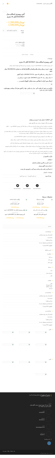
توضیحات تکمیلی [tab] (25, 54)
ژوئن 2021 (50, 259)
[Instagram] (49, 443)
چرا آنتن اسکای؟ (49, 240)
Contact (11, 451)
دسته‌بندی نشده (49, 273)
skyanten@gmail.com (40, 427)
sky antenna (50, 237)
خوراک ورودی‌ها (49, 285)
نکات (51, 275)
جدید (51, 270)
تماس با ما (4, 451)
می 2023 (50, 257)
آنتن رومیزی (18, 45)
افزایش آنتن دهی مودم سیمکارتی (45, 234)
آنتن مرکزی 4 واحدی (14, 203)
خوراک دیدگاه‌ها (49, 286)
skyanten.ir (42, 434)
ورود (51, 283)
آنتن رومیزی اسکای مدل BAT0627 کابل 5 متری (15, 214)
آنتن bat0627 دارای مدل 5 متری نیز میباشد (40, 120)
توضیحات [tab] (31, 54)
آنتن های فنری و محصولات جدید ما (45, 242)
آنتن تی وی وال (40, 203)
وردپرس (50, 288)
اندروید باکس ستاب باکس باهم (40, 214)
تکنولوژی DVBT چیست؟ (47, 245)
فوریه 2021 (50, 262)
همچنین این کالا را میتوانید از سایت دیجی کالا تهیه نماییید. (40, 123)
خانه (14, 451)
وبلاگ (8, 451)
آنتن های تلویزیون (18, 43)
